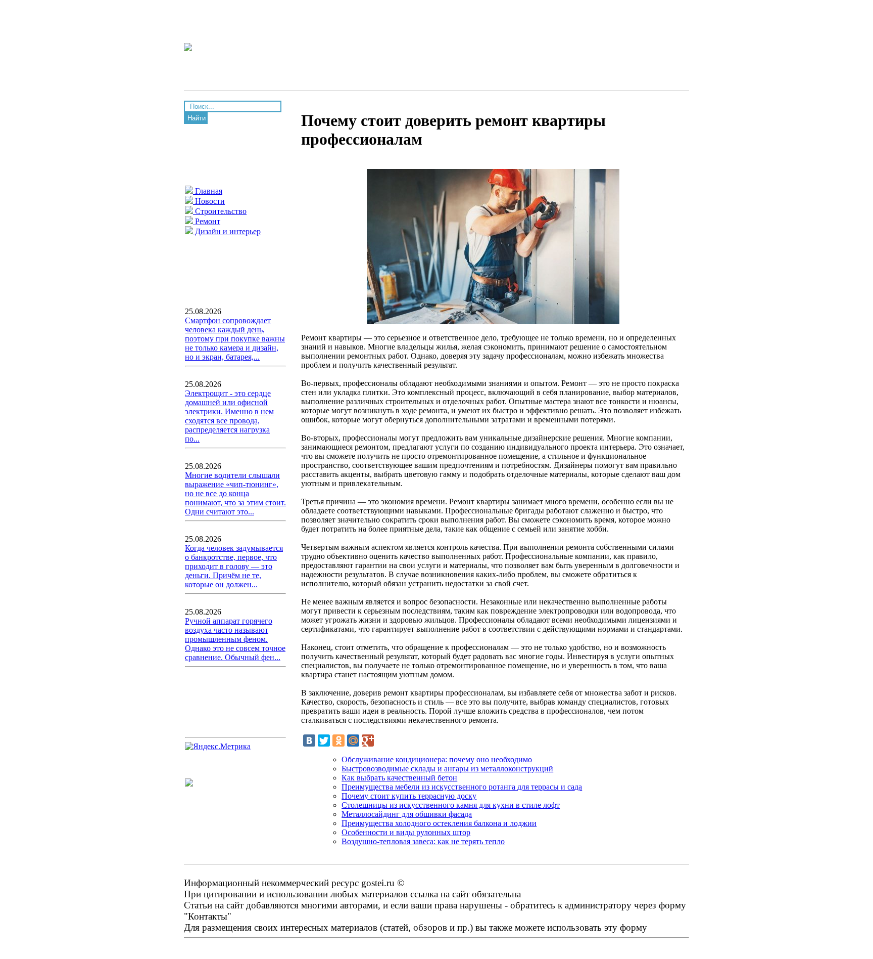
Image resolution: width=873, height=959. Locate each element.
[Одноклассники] (338, 740)
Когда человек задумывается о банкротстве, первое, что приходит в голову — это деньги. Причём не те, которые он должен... (234, 566)
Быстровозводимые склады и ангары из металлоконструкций (447, 768)
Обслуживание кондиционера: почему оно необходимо (437, 759)
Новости (209, 201)
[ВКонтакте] (309, 740)
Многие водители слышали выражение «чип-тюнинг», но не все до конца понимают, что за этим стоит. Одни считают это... (235, 493)
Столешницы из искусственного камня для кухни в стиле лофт (451, 805)
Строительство (220, 211)
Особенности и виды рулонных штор (406, 832)
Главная (207, 191)
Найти (196, 118)
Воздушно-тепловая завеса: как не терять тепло (423, 841)
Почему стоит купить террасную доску (409, 796)
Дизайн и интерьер (227, 231)
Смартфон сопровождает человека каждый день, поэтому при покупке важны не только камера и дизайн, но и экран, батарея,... (235, 338)
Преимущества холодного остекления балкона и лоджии (439, 823)
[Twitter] (324, 740)
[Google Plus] (368, 740)
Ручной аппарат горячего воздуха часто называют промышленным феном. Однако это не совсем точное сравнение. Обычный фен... (235, 639)
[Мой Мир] (353, 740)
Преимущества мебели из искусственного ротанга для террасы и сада (462, 786)
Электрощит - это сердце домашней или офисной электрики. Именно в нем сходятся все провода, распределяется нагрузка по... (229, 416)
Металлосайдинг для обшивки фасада (407, 814)
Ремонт (206, 221)
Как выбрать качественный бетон (399, 777)
